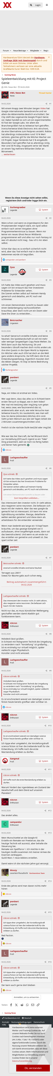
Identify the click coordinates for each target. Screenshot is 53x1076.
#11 (50, 769)
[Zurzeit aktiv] (7, 875)
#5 (50, 388)
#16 (50, 962)
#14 (50, 881)
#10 (50, 725)
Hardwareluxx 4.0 (12, 1018)
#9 (50, 670)
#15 (50, 912)
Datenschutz (39, 1022)
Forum (6, 50)
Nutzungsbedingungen (21, 1022)
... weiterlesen (8, 154)
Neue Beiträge (19, 50)
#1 (50, 103)
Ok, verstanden (33, 1068)
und (15, 259)
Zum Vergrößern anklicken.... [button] (26, 498)
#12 (50, 810)
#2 (50, 218)
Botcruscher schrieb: (12, 563)
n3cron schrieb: (10, 676)
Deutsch (28, 1018)
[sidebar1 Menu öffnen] (46, 4)
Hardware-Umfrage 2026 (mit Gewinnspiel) (24, 59)
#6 (50, 468)
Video (43, 108)
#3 (50, 280)
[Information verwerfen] (48, 57)
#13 (50, 833)
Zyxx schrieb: (9, 474)
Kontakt (5, 1022)
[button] (10, 50)
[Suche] (31, 5)
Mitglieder (34, 50)
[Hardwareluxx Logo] (7, 5)
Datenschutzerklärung (22, 1061)
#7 (50, 557)
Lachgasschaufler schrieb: (14, 596)
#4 (50, 331)
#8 (50, 634)
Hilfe (4, 1024)
